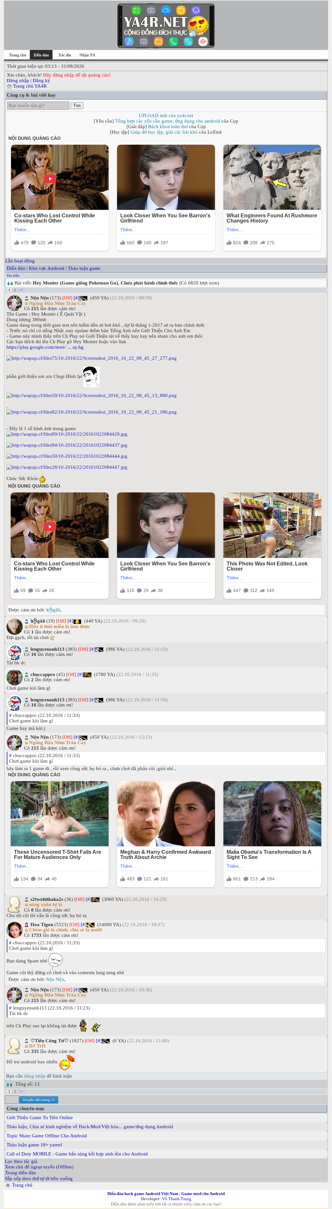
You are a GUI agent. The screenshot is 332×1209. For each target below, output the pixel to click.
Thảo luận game (84, 268)
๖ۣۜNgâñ (53, 609)
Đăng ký (41, 80)
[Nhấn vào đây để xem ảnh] (166, 358)
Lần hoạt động (20, 260)
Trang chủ (17, 55)
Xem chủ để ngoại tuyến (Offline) (39, 1166)
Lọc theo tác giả (21, 1161)
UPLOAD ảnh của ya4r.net (166, 115)
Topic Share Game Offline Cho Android (46, 1135)
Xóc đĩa (64, 55)
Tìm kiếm (12, 275)
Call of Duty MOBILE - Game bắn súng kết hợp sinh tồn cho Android (77, 1153)
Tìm (77, 105)
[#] (76, 297)
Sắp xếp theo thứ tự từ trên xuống (39, 1178)
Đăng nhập (18, 80)
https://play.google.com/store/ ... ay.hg (45, 347)
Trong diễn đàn (20, 1172)
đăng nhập (34, 1076)
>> (21, 290)
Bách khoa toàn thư (168, 126)
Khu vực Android (46, 268)
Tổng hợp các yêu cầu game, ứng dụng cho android (167, 121)
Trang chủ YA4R (30, 86)
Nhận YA (87, 55)
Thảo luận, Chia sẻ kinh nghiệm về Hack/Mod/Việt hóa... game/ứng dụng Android (89, 1126)
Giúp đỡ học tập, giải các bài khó (164, 132)
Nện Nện (55, 979)
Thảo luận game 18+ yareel (34, 1144)
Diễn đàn (16, 268)
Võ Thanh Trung (176, 1198)
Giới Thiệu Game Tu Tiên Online (39, 1117)
